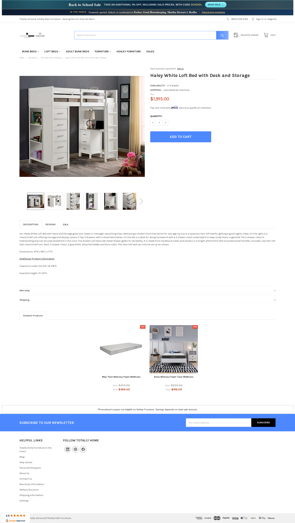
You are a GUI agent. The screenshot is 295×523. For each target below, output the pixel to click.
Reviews (51, 224)
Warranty (24, 290)
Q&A (65, 224)
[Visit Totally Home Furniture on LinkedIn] (67, 449)
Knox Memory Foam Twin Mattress (173, 376)
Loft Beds (51, 51)
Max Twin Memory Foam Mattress (121, 376)
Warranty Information (31, 484)
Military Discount (29, 489)
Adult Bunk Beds (77, 51)
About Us (24, 473)
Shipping (24, 299)
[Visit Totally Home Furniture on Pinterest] (75, 449)
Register (272, 19)
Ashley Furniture (128, 51)
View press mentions (213, 12)
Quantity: (156, 116)
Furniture (102, 51)
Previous (22, 201)
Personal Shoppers (30, 467)
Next (141, 201)
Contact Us (25, 478)
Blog (21, 456)
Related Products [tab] (33, 315)
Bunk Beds (29, 51)
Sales (150, 51)
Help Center (25, 462)
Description (30, 224)
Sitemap (24, 500)
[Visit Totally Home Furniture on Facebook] (83, 449)
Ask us (180, 68)
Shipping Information (31, 495)
